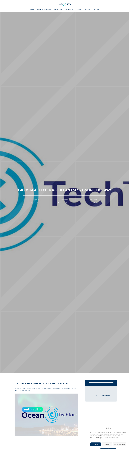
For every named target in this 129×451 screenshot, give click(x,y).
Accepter (95, 444)
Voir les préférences (119, 444)
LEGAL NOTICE (112, 448)
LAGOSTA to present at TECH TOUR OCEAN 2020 (103, 396)
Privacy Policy (104, 448)
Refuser (107, 444)
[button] (125, 428)
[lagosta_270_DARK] (64, 3)
